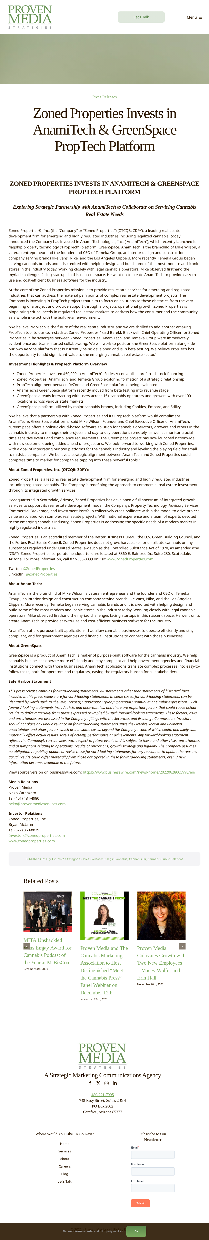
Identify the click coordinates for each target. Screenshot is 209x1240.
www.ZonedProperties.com (130, 559)
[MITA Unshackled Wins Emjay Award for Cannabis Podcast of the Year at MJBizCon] (47, 912)
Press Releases (104, 97)
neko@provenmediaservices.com (37, 803)
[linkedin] (115, 1083)
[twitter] (98, 1083)
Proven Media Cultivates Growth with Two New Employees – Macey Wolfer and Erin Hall (161, 963)
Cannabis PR (137, 859)
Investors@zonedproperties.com (37, 835)
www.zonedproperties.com (32, 840)
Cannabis (121, 859)
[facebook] (90, 1083)
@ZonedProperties (39, 568)
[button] (26, 946)
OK (136, 1231)
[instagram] (106, 1083)
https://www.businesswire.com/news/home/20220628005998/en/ (139, 772)
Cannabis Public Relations (165, 859)
